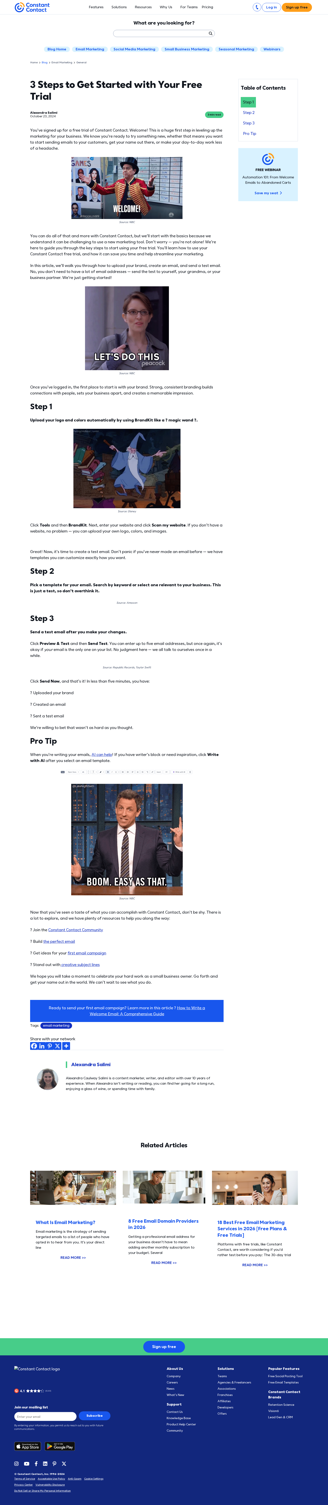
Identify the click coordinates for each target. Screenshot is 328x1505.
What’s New (175, 1395)
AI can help (101, 755)
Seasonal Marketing (236, 49)
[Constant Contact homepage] (37, 1369)
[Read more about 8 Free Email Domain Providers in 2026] (164, 1187)
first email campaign (87, 953)
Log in (271, 7)
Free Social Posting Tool (285, 1376)
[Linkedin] (42, 1046)
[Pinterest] (50, 1046)
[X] (57, 1046)
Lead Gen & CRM (280, 1417)
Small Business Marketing (187, 49)
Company (174, 1376)
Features (96, 7)
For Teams (189, 7)
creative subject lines (80, 965)
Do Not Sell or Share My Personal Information (42, 1491)
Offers (222, 1414)
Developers (225, 1407)
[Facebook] (34, 1046)
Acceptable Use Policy (51, 1478)
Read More (73, 1257)
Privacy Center (23, 1484)
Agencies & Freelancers (234, 1382)
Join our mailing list (31, 1407)
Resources (143, 7)
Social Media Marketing (134, 49)
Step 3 (249, 123)
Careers (172, 1382)
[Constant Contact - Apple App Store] (29, 1446)
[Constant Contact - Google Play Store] (62, 1446)
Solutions (119, 7)
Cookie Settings (93, 1478)
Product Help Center (181, 1424)
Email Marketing (90, 49)
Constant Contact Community (75, 930)
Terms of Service (24, 1478)
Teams (222, 1376)
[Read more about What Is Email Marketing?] (73, 1188)
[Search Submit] (210, 33)
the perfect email (59, 941)
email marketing (56, 1025)
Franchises (225, 1395)
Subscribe (95, 1416)
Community (175, 1431)
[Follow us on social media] (16, 1463)
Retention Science (281, 1405)
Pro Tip (249, 133)
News (170, 1389)
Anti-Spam (74, 1478)
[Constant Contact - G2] (37, 1391)
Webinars (272, 49)
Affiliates (224, 1401)
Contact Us (175, 1412)
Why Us (166, 7)
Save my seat (266, 193)
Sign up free (297, 7)
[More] (66, 1046)
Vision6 (273, 1411)
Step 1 (248, 102)
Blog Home (57, 49)
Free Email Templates (283, 1382)
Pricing (207, 7)
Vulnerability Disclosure (50, 1484)
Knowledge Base (179, 1418)
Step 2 (249, 113)
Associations (227, 1389)
